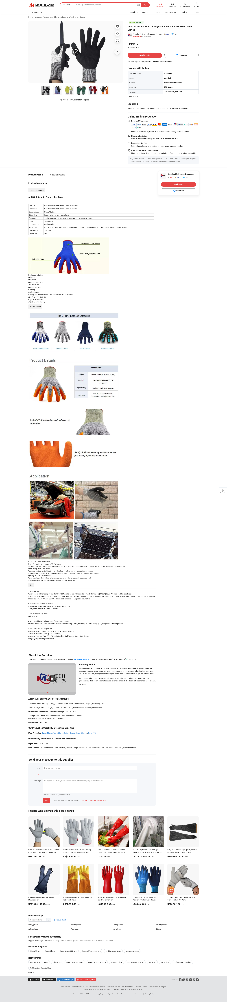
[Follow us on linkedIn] (197, 979)
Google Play (48, 979)
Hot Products (65, 987)
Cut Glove (152, 962)
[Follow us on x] (183, 979)
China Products (77, 987)
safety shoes (33, 929)
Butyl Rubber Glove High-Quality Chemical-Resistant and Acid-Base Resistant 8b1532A (182, 852)
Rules (197, 12)
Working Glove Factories (97, 962)
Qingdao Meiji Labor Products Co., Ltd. (147, 34)
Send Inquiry (145, 55)
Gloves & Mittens (60, 17)
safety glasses (161, 925)
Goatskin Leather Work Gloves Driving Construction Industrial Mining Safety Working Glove (77, 852)
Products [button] (66, 4)
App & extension (170, 12)
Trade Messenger (65, 979)
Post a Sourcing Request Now (94, 800)
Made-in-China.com (103, 989)
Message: (37, 781)
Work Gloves (58, 733)
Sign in (196, 6)
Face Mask (75, 929)
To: (40, 774)
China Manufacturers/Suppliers (95, 987)
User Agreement (126, 994)
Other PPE (92, 733)
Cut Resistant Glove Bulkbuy (40, 968)
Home (30, 17)
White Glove (57, 962)
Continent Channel (141, 987)
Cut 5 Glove (165, 962)
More (30, 972)
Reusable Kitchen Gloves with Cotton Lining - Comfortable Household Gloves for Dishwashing (113, 852)
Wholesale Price (127, 987)
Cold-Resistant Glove (113, 951)
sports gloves (76, 925)
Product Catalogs (61, 920)
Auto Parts (117, 929)
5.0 (171, 178)
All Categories (37, 12)
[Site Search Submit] (145, 4)
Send (46, 800)
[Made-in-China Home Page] (41, 4)
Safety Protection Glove (182, 962)
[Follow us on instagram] (187, 979)
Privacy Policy (149, 994)
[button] (138, 5)
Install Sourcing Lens (87, 979)
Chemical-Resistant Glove (91, 951)
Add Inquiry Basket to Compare (76, 99)
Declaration (138, 994)
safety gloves (33, 925)
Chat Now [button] (183, 55)
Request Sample (166, 61)
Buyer (144, 12)
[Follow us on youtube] (190, 979)
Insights (163, 987)
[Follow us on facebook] (180, 979)
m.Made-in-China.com (119, 989)
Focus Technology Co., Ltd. (97, 994)
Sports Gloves (50, 951)
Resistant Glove (116, 962)
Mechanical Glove (132, 951)
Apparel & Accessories (43, 17)
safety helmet (118, 925)
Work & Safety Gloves (77, 17)
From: (39, 768)
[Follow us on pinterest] (194, 979)
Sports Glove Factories (74, 962)
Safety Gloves (47, 733)
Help (156, 12)
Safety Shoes (69, 733)
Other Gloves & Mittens (68, 951)
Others (158, 929)
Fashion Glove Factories (39, 962)
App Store (34, 979)
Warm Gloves (35, 951)
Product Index (153, 987)
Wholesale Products (113, 987)
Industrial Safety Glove (135, 962)
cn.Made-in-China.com (136, 989)
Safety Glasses (81, 733)
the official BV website (83, 659)
